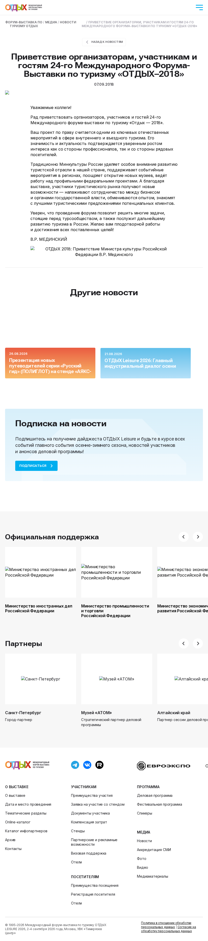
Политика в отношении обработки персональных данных (166, 925)
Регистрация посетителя (93, 894)
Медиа (143, 832)
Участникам (83, 787)
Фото (141, 858)
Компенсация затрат (89, 822)
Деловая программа (154, 795)
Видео (142, 867)
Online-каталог (17, 822)
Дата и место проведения (28, 804)
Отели (76, 862)
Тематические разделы (25, 813)
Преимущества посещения (94, 885)
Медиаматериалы (152, 876)
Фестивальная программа (159, 804)
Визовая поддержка (88, 853)
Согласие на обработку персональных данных (168, 929)
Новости (144, 841)
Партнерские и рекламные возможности (94, 842)
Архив (10, 840)
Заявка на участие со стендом (98, 804)
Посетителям (85, 877)
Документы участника (90, 813)
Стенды (78, 831)
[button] (184, 537)
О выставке (16, 787)
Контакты (13, 848)
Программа (148, 787)
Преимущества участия (92, 795)
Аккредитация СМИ (154, 849)
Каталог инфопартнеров (26, 831)
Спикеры (144, 813)
